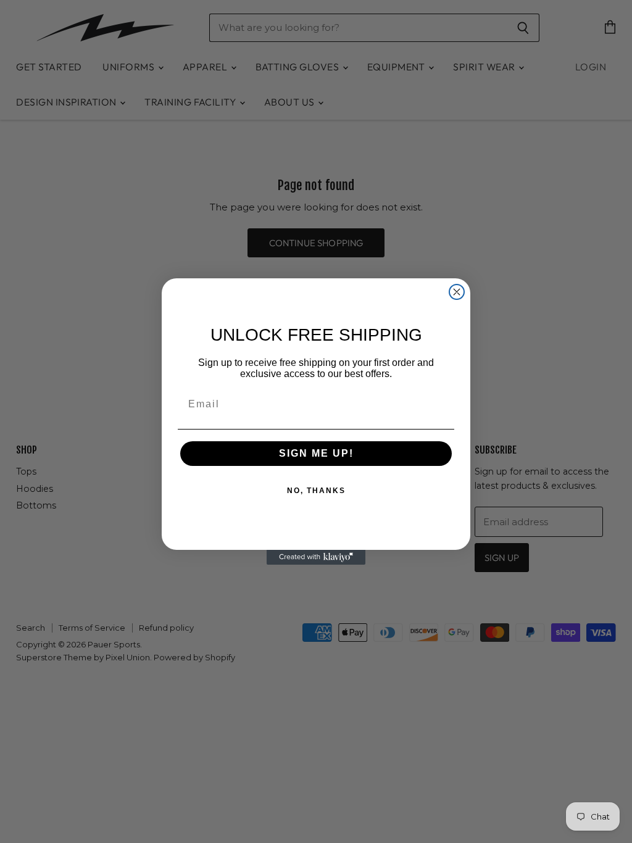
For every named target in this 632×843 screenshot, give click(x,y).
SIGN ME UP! (316, 453)
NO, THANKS (316, 490)
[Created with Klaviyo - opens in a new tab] (316, 557)
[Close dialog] (456, 291)
